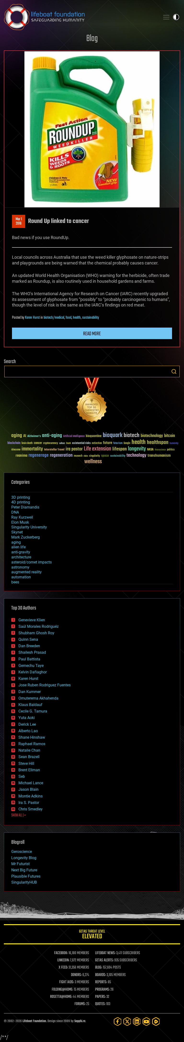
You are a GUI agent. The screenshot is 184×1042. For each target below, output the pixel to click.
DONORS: (76, 975)
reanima (21, 455)
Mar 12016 (19, 221)
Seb (21, 776)
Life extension (97, 449)
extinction (97, 443)
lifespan (119, 449)
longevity (137, 449)
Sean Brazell (29, 757)
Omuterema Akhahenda (38, 698)
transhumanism (159, 455)
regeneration (61, 455)
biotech (131, 435)
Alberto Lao (28, 731)
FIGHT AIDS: (66, 982)
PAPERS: (100, 997)
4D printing (20, 502)
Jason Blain (28, 789)
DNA (15, 512)
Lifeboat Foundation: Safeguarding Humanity (80, 17)
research (78, 456)
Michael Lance (30, 783)
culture (62, 443)
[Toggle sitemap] (166, 17)
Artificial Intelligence (74, 436)
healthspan (157, 443)
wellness (93, 462)
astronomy (20, 567)
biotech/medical (54, 318)
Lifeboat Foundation (34, 1021)
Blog (92, 39)
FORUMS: (80, 1004)
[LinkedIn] (137, 1021)
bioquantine (94, 436)
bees (15, 582)
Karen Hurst (32, 318)
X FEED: (63, 967)
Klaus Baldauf (30, 704)
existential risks (81, 443)
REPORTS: (101, 982)
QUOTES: (100, 1004)
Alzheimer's (34, 436)
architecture (21, 557)
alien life (18, 547)
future (107, 443)
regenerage (39, 455)
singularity (94, 456)
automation (21, 577)
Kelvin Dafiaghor (32, 672)
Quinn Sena (28, 639)
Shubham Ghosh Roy (36, 633)
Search (174, 371)
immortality (32, 449)
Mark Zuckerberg (25, 537)
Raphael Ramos (31, 744)
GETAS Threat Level (92, 935)
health (77, 318)
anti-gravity (20, 552)
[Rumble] (156, 1021)
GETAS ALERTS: (104, 960)
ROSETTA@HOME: (61, 997)
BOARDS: (100, 975)
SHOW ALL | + (18, 815)
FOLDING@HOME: (62, 990)
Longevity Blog (23, 858)
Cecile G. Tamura (32, 711)
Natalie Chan (29, 750)
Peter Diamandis (25, 507)
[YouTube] (146, 1021)
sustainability (90, 318)
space (105, 456)
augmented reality (26, 572)
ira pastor (74, 449)
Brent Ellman (29, 770)
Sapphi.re (79, 1021)
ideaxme (15, 450)
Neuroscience (160, 450)
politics (171, 449)
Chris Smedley (30, 809)
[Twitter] (127, 1021)
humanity (174, 443)
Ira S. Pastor (28, 802)
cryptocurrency (50, 443)
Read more (92, 334)
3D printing (20, 497)
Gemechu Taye (31, 665)
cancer (38, 443)
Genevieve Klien (31, 620)
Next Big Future (24, 870)
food (68, 318)
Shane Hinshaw (31, 737)
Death (68, 443)
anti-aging (52, 436)
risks (86, 456)
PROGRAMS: (102, 990)
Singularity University (29, 527)
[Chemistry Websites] (92, 401)
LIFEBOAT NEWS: (105, 953)
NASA (150, 450)
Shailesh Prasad (32, 652)
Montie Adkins (30, 796)
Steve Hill (26, 763)
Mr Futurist (20, 864)
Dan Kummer (29, 691)
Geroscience (21, 851)
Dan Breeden (29, 646)
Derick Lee (27, 724)
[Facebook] (117, 1021)
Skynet (17, 532)
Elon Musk (20, 522)
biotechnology (152, 435)
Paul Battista (29, 659)
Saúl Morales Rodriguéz (38, 626)
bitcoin (169, 435)
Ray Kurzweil (22, 517)
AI (24, 436)
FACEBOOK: (61, 953)
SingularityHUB (24, 882)
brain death (27, 443)
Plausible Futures (25, 876)
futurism (117, 443)
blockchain (13, 443)
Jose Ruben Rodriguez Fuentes (44, 685)
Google (127, 443)
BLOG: (98, 967)
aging (16, 436)
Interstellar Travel (54, 450)
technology (136, 455)
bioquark (112, 435)
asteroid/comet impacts (31, 562)
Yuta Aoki (26, 717)
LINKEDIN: (63, 960)
